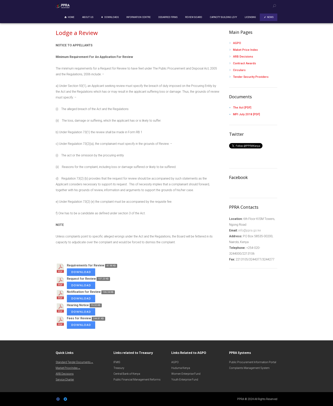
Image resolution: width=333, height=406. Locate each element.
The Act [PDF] (242, 107)
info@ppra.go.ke (249, 230)
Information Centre (138, 17)
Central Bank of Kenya (127, 373)
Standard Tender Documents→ (74, 362)
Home (71, 17)
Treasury (119, 368)
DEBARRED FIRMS (167, 17)
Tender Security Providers (250, 77)
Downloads (111, 17)
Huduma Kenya (180, 368)
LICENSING (250, 17)
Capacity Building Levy (223, 17)
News (270, 17)
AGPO (237, 43)
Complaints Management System (249, 368)
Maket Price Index (245, 50)
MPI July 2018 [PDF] (246, 114)
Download (81, 272)
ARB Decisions (243, 56)
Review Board (193, 17)
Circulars (239, 70)
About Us (87, 17)
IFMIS (117, 362)
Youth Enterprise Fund (184, 379)
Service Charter (65, 379)
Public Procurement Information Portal (252, 362)
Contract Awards (244, 63)
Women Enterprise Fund (185, 373)
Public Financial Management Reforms (137, 379)
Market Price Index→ (68, 368)
